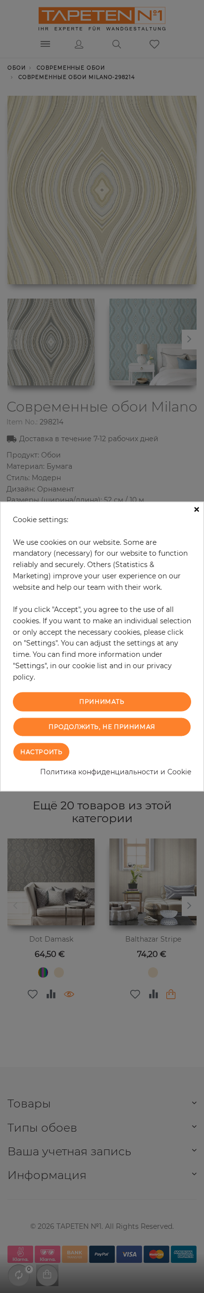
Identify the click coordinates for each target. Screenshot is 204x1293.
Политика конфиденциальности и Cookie (115, 771)
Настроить (41, 751)
